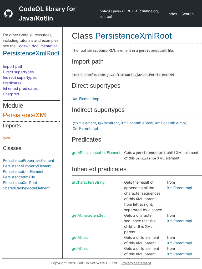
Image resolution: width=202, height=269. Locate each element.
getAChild (80, 237)
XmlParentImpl (85, 128)
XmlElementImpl (86, 98)
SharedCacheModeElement (26, 188)
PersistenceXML (25, 114)
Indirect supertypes (20, 77)
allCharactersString (88, 182)
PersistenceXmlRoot (31, 53)
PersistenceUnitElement (23, 171)
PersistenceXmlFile (19, 177)
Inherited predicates (20, 88)
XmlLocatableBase (137, 123)
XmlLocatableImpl (170, 123)
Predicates (12, 83)
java (6, 138)
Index (172, 14)
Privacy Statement (136, 263)
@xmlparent (108, 123)
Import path (13, 66)
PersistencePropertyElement (27, 166)
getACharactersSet (88, 215)
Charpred (11, 94)
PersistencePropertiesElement (28, 160)
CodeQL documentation (37, 46)
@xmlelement (84, 123)
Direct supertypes (18, 72)
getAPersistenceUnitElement (96, 152)
